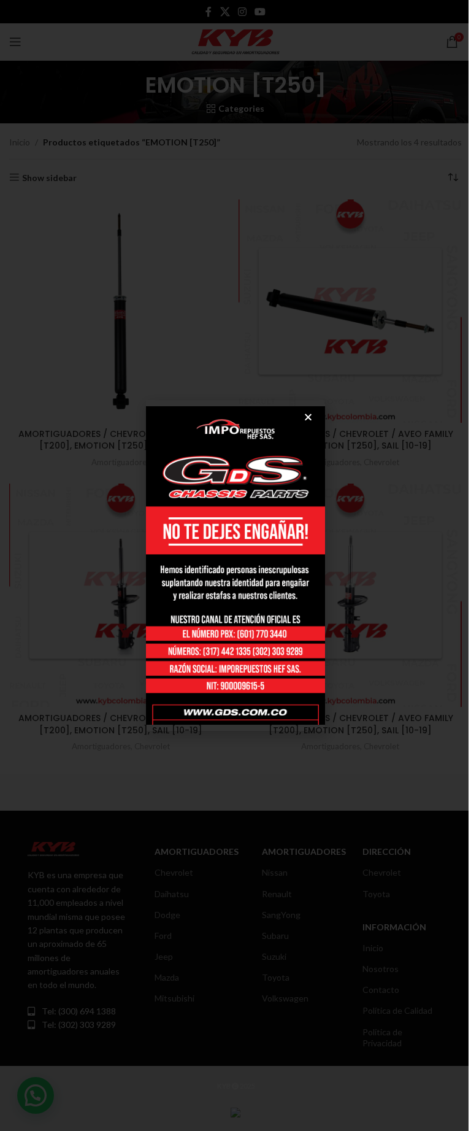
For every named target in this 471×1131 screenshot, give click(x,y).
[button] (308, 417)
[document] (235, 565)
